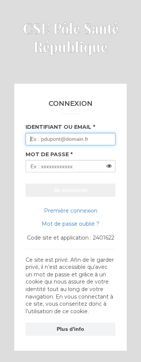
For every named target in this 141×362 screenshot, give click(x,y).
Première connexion (70, 210)
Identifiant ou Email (58, 127)
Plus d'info (70, 329)
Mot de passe (47, 154)
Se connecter (71, 190)
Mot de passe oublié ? (70, 223)
